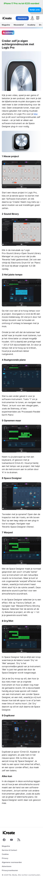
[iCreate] (7, 18)
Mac (36, 114)
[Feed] (19, 840)
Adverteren (6, 866)
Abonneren (22, 18)
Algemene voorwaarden (12, 862)
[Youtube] (11, 840)
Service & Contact (9, 850)
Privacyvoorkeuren (10, 870)
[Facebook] (4, 840)
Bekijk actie (35, 10)
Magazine (6, 846)
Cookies (5, 854)
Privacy (5, 858)
